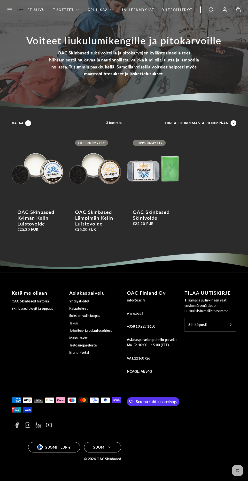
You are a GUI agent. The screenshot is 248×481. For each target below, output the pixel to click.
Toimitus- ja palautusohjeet (90, 330)
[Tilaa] (230, 325)
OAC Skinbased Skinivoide (151, 215)
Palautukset (78, 308)
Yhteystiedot (177, 10)
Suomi (99, 447)
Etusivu (36, 10)
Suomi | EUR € (58, 447)
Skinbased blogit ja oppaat (32, 308)
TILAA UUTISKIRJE (208, 293)
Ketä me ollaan (29, 293)
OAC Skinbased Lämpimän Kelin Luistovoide (94, 217)
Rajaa (18, 123)
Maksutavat (78, 338)
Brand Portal (79, 352)
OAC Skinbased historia (30, 301)
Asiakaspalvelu (87, 293)
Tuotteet (63, 10)
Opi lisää (98, 10)
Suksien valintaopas (84, 316)
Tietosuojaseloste (83, 345)
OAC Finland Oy (146, 293)
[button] (10, 9)
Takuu (73, 323)
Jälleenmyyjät (138, 10)
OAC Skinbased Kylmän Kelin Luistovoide (35, 217)
